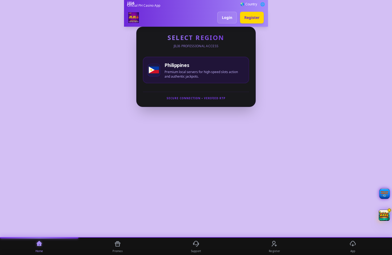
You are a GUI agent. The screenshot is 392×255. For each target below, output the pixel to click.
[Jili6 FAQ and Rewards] (384, 193)
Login (227, 17)
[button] (384, 215)
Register (251, 17)
